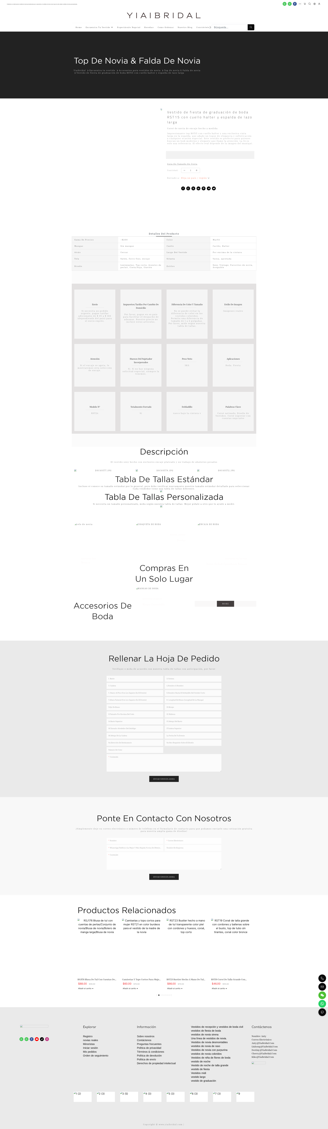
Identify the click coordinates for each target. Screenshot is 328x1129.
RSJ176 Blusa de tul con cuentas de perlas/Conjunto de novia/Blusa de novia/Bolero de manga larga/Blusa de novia (96, 979)
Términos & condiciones (150, 1051)
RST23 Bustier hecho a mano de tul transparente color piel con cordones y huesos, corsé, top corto (186, 979)
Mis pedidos (90, 1051)
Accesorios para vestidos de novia (140, 70)
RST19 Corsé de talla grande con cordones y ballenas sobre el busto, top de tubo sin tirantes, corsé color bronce (230, 979)
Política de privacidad (149, 1047)
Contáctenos (144, 1040)
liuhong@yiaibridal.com (265, 1046)
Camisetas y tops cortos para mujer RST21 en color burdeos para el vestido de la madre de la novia (141, 979)
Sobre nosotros (145, 1036)
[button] (210, 27)
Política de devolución (149, 1055)
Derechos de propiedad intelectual (156, 1063)
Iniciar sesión (90, 1047)
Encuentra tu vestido (102, 70)
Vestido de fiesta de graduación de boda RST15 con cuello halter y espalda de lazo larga (130, 73)
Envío (95, 304)
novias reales (90, 1040)
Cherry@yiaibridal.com (264, 1053)
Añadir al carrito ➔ (85, 988)
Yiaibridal (80, 70)
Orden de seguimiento (95, 1055)
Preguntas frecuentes (149, 1044)
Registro (88, 1036)
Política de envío (146, 1059)
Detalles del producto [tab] (164, 233)
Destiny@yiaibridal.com (264, 1050)
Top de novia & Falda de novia (182, 70)
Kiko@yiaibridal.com (263, 1056)
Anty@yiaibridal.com (263, 1043)
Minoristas (89, 1044)
